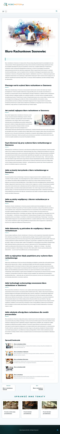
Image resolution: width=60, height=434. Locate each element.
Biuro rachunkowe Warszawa (21, 359)
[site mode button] (6, 11)
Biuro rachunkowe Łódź (19, 367)
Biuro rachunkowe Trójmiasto (21, 351)
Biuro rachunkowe (18, 374)
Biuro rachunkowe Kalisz (20, 344)
